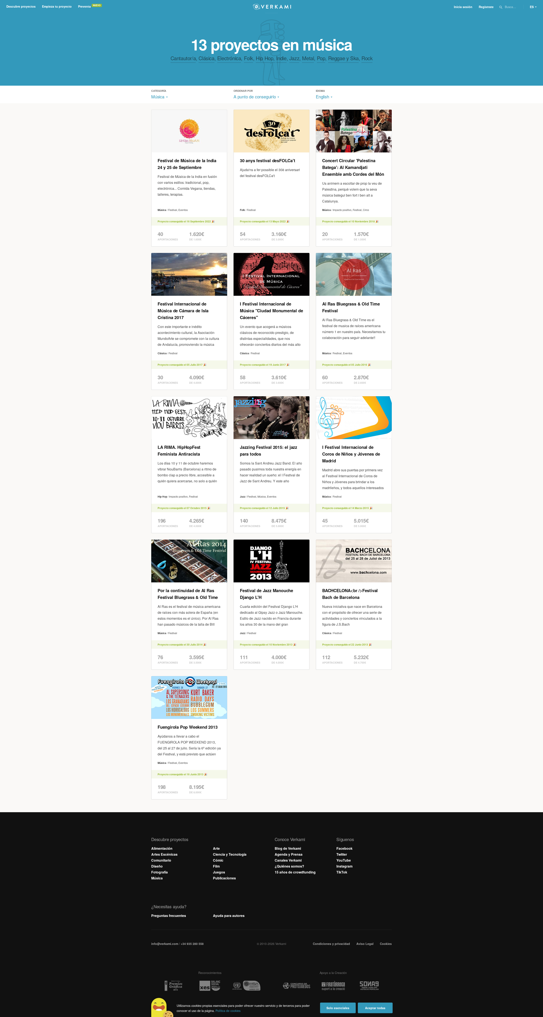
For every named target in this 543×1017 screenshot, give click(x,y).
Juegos (219, 872)
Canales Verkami (288, 860)
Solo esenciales (337, 1008)
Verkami (272, 7)
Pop (321, 58)
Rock (366, 58)
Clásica (206, 58)
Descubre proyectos (21, 6)
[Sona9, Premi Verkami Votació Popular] (369, 986)
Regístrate (486, 7)
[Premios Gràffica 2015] (173, 985)
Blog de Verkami (288, 848)
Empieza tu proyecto (57, 6)
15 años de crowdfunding (295, 872)
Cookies (386, 944)
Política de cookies (228, 1011)
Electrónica (229, 58)
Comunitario (161, 860)
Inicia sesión (463, 7)
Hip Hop (264, 58)
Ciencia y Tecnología (229, 854)
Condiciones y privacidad (331, 944)
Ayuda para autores (229, 915)
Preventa (84, 6)
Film (216, 866)
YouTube (343, 860)
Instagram (344, 866)
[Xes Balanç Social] (209, 985)
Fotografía (159, 872)
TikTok (341, 872)
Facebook (344, 848)
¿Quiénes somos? (289, 866)
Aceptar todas (375, 1008)
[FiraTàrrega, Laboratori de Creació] (333, 986)
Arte (216, 848)
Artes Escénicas (164, 854)
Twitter (341, 854)
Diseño (157, 866)
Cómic (218, 860)
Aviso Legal (365, 944)
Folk (248, 58)
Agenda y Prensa (288, 854)
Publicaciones (224, 878)
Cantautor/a (183, 58)
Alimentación (161, 848)
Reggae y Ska (343, 58)
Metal (308, 58)
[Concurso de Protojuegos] (296, 986)
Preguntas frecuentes (168, 915)
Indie (281, 58)
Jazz (294, 58)
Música (157, 878)
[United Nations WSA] (246, 985)
